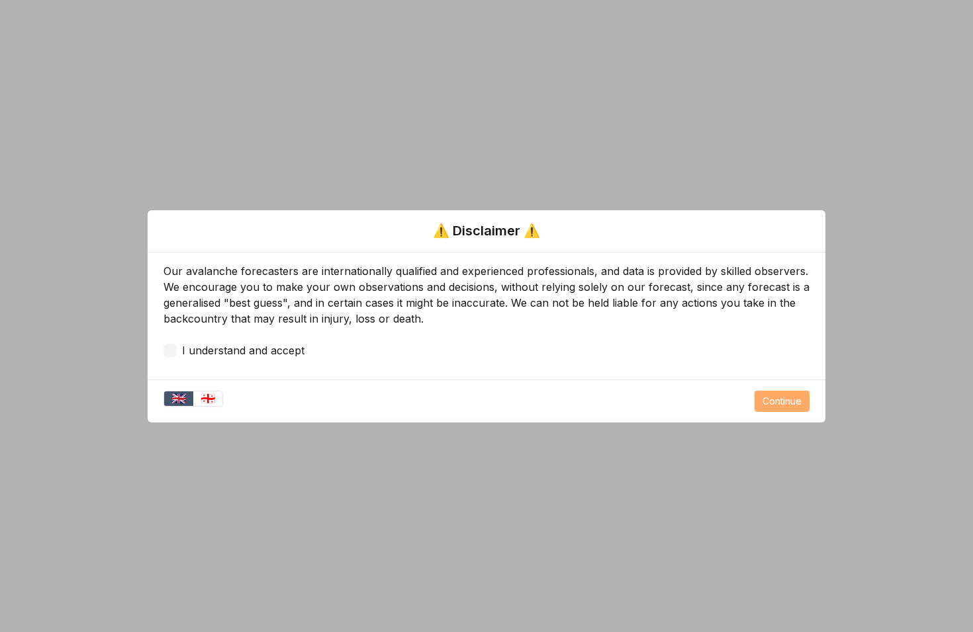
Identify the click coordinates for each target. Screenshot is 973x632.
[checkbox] (170, 350)
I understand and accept (243, 350)
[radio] (178, 398)
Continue (782, 401)
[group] (193, 399)
